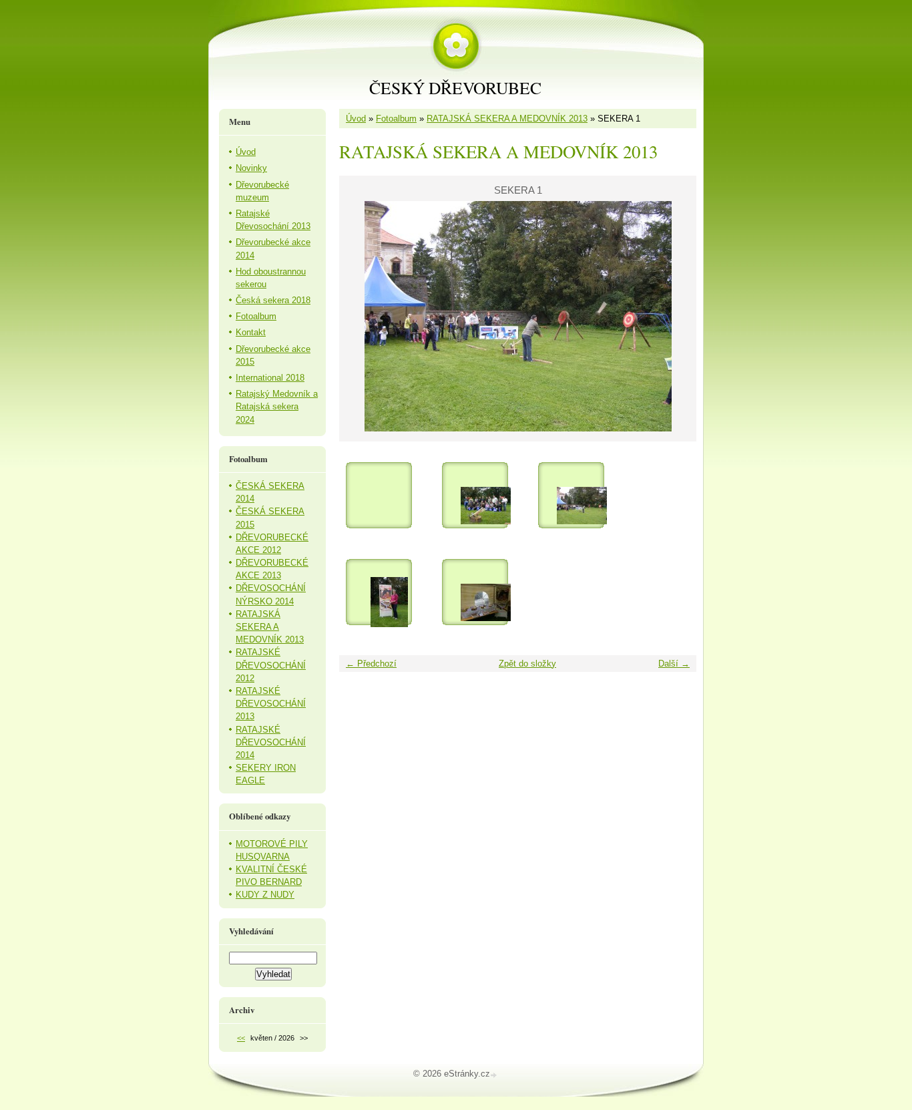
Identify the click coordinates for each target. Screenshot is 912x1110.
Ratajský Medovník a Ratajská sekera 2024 (277, 406)
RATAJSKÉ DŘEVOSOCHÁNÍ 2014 (271, 742)
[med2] (485, 602)
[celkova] (485, 505)
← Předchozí (371, 664)
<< (241, 1038)
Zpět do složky (527, 664)
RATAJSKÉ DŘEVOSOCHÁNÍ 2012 (271, 665)
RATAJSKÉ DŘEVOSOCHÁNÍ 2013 (271, 703)
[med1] (389, 602)
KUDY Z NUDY (265, 895)
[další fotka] (675, 316)
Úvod (356, 119)
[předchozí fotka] (361, 316)
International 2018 (270, 378)
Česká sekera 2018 (273, 300)
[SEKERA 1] (581, 505)
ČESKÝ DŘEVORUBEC (455, 87)
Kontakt (251, 332)
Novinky (251, 168)
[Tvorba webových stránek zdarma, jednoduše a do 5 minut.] (494, 1075)
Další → (674, 664)
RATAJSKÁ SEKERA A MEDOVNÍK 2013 (507, 119)
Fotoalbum (396, 119)
